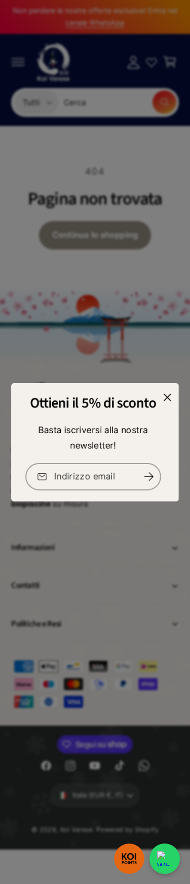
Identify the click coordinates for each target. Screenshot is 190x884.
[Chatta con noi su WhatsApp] (164, 859)
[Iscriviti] (149, 476)
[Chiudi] (167, 397)
